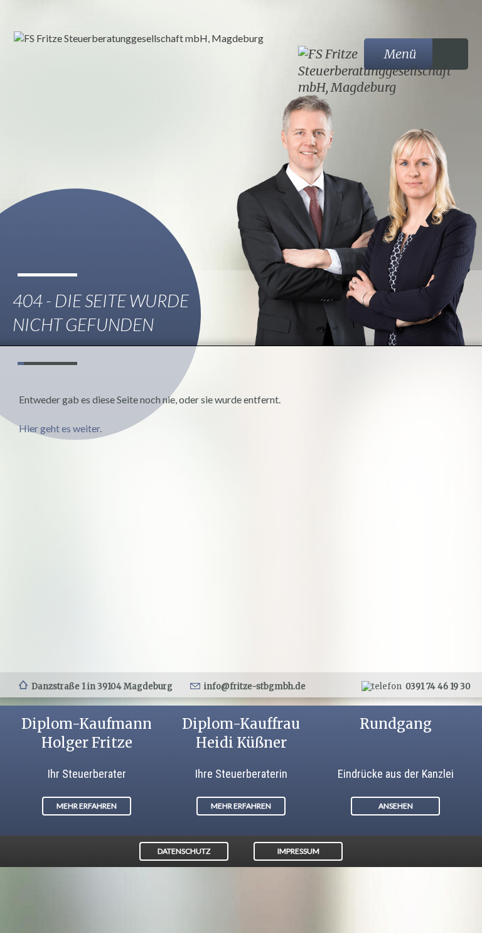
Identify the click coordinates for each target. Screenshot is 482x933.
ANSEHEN (395, 805)
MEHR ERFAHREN (86, 805)
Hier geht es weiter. (60, 428)
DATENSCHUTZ (184, 851)
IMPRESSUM (298, 851)
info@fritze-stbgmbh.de (255, 686)
